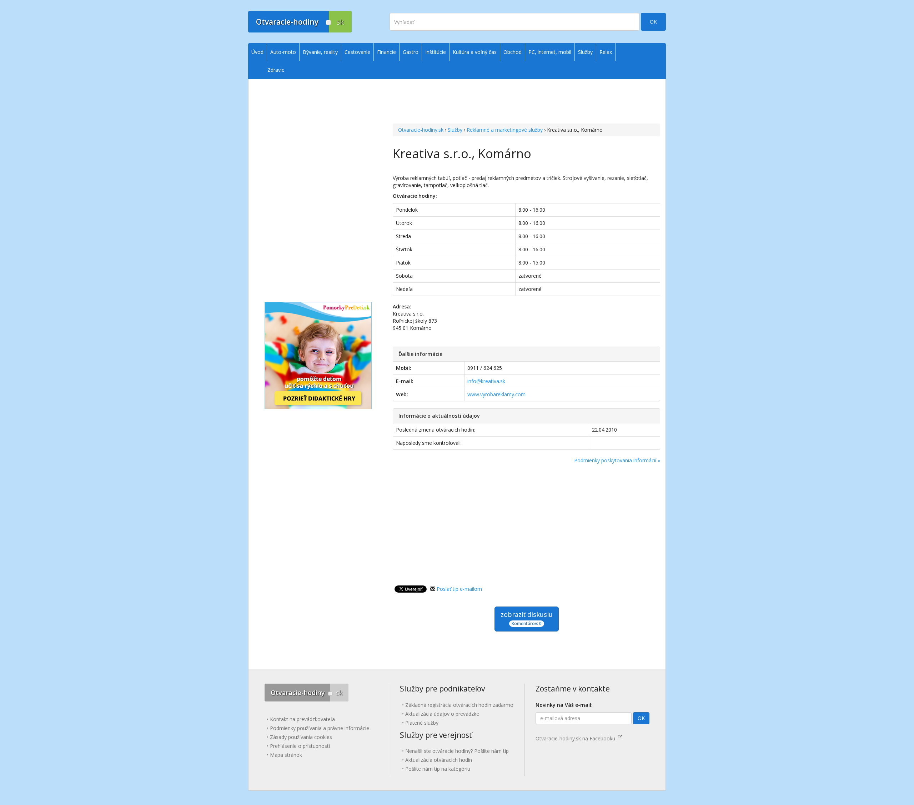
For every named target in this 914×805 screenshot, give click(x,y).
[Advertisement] (526, 93)
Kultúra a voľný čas (475, 52)
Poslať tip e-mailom (459, 588)
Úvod (257, 52)
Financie (386, 52)
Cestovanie (357, 52)
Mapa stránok (286, 754)
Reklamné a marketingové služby (505, 129)
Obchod (512, 52)
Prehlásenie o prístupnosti (300, 746)
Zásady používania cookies (301, 737)
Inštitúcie (435, 52)
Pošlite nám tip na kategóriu (437, 768)
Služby (455, 129)
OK (653, 21)
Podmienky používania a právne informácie (319, 728)
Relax (605, 52)
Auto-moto (283, 52)
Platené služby (421, 722)
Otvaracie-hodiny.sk (420, 129)
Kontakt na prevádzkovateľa (302, 719)
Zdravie (276, 69)
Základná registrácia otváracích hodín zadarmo (459, 704)
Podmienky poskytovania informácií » (617, 460)
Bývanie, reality (320, 52)
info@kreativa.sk (486, 381)
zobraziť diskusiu (527, 618)
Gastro (410, 52)
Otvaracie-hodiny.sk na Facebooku (577, 738)
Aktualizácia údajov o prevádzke (442, 713)
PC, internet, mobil (549, 52)
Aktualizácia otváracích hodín (438, 759)
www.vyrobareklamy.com (496, 394)
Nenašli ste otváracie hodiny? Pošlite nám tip (457, 751)
